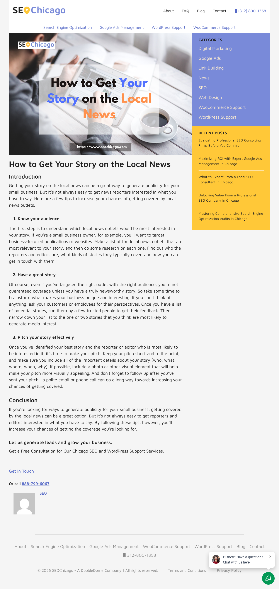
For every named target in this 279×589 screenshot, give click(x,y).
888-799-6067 (35, 483)
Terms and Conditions (187, 570)
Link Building (211, 67)
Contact (219, 11)
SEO (203, 87)
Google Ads (210, 58)
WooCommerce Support (214, 27)
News (204, 77)
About (168, 11)
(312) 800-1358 (251, 11)
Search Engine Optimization (67, 27)
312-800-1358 (141, 555)
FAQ (185, 11)
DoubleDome (92, 570)
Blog (201, 11)
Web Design (210, 97)
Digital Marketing (215, 48)
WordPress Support (168, 27)
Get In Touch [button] (21, 470)
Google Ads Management (122, 27)
